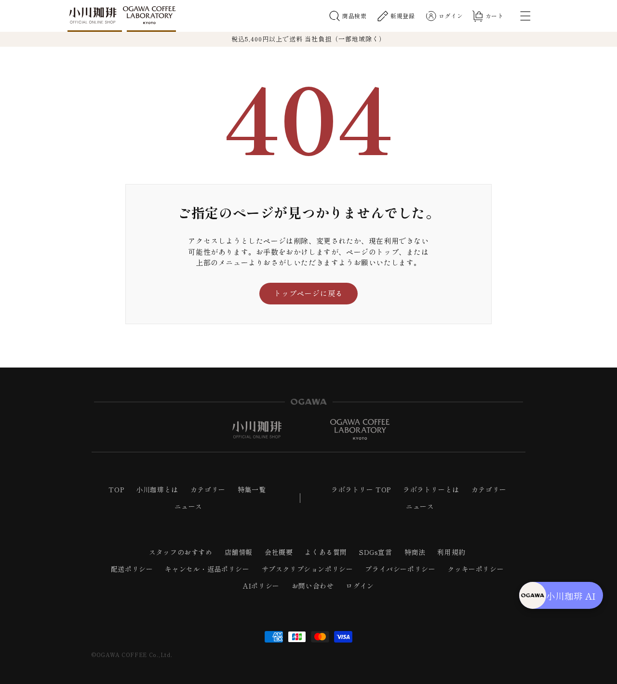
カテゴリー (208, 489)
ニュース (188, 506)
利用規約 (451, 552)
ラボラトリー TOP (361, 489)
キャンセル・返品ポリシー (207, 569)
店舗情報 (239, 552)
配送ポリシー (132, 569)
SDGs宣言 (375, 552)
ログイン (360, 586)
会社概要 (279, 552)
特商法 (415, 552)
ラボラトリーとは (431, 489)
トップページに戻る (308, 293)
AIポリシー (261, 586)
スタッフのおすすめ (180, 552)
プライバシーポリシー (400, 569)
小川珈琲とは (157, 489)
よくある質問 (326, 552)
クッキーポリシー (475, 569)
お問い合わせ (313, 586)
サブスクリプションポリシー (307, 569)
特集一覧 (252, 489)
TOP (116, 489)
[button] (348, 15)
